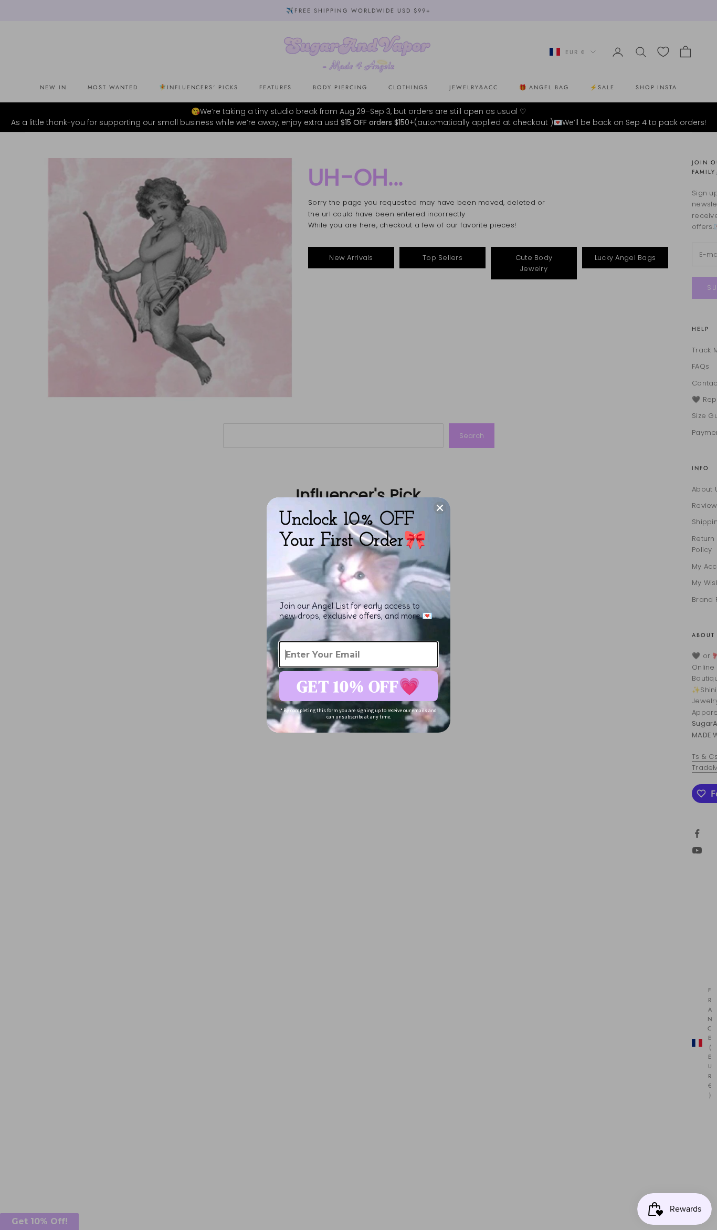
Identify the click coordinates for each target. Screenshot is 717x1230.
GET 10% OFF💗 (358, 686)
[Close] (440, 508)
